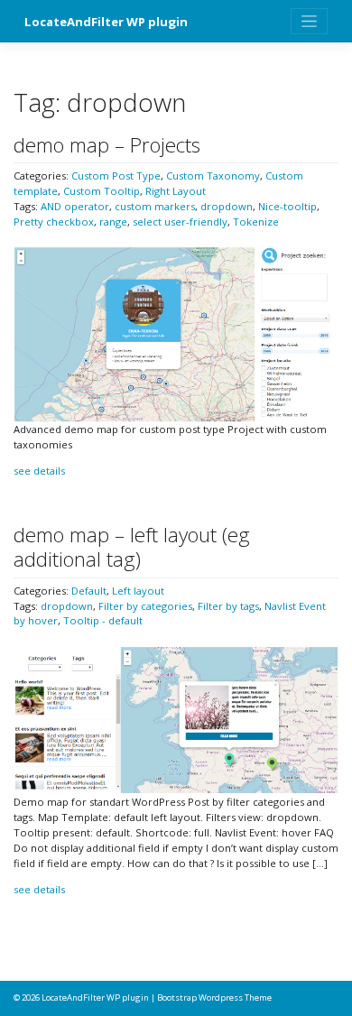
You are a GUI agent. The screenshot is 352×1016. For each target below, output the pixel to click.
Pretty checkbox (54, 221)
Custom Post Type (116, 175)
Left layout (138, 590)
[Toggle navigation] (309, 21)
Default (89, 590)
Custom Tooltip (101, 191)
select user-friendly (180, 221)
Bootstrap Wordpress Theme (214, 997)
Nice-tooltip (287, 206)
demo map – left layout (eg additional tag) (132, 547)
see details (39, 470)
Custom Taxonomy (213, 175)
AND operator (75, 206)
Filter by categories (145, 606)
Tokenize (256, 221)
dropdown (226, 206)
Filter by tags (228, 606)
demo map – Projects (107, 145)
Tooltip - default (103, 620)
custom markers (155, 206)
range (113, 221)
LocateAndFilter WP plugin (106, 22)
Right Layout (175, 191)
